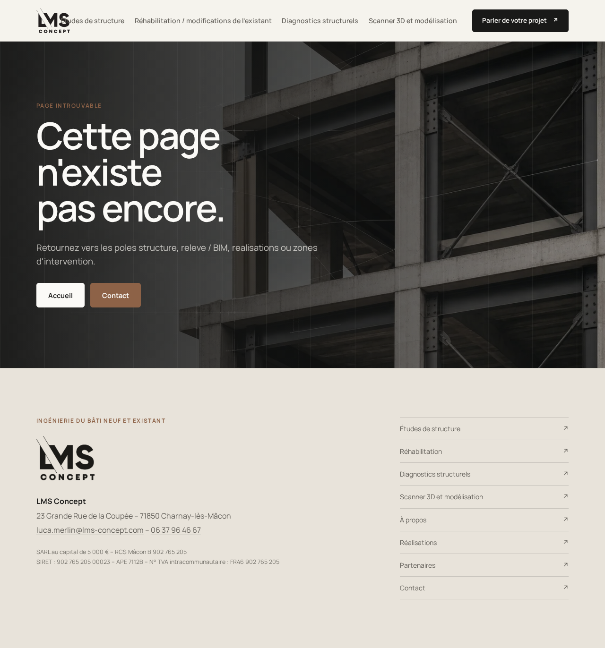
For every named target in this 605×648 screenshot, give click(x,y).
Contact (115, 295)
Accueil (60, 295)
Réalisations (418, 542)
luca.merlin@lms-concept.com (90, 530)
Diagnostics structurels (320, 20)
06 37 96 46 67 (176, 530)
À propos (413, 519)
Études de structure (92, 20)
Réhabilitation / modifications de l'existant (203, 20)
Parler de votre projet (520, 20)
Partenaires (417, 565)
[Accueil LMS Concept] (53, 21)
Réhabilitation (421, 451)
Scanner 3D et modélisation (413, 20)
